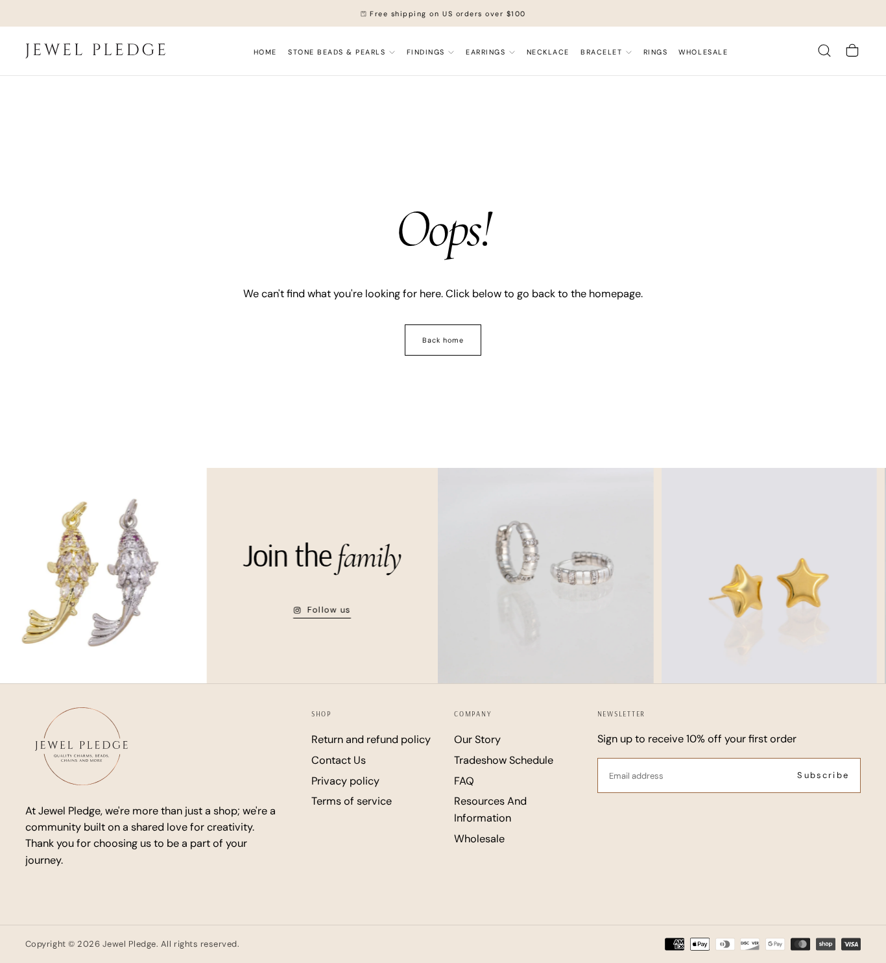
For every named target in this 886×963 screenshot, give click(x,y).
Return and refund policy (371, 739)
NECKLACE (548, 51)
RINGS (655, 51)
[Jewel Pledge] (81, 746)
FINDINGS (426, 51)
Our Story (477, 739)
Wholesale (703, 51)
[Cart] (852, 51)
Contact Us (338, 760)
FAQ (464, 781)
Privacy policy (345, 781)
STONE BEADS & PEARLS (336, 51)
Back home (443, 340)
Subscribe (822, 775)
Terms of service (351, 801)
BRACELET (601, 51)
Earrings (485, 51)
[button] (824, 51)
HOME (265, 51)
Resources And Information (490, 809)
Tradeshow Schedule (503, 760)
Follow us (318, 609)
